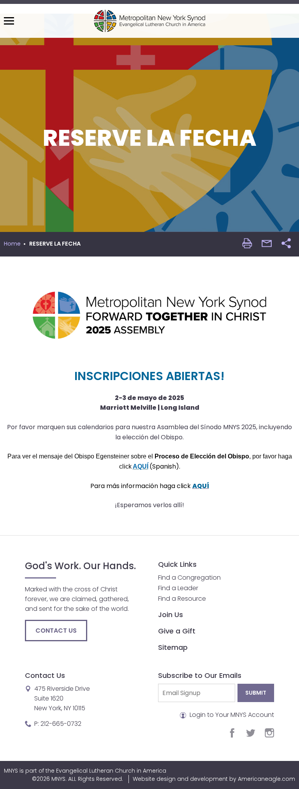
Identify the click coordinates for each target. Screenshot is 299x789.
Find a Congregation (189, 577)
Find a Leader (178, 588)
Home (12, 244)
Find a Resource (182, 598)
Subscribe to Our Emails (199, 675)
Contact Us (56, 630)
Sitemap (173, 647)
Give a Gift (176, 631)
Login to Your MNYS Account (231, 714)
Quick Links (177, 564)
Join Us (170, 614)
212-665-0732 (60, 723)
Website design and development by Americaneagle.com (214, 779)
